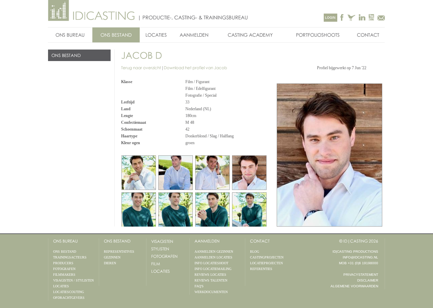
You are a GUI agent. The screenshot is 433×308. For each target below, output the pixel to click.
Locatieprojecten (266, 263)
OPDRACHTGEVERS (69, 298)
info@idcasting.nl (360, 257)
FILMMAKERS (64, 274)
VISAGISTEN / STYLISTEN (73, 280)
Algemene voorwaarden (354, 286)
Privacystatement (360, 274)
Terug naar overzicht (141, 67)
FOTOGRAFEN (64, 269)
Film (155, 263)
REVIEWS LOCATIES (210, 274)
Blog (254, 251)
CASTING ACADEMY (250, 35)
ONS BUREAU (70, 35)
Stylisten (160, 248)
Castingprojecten (266, 257)
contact (260, 241)
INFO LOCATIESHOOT (211, 263)
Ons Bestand (117, 241)
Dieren (110, 263)
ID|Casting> (92, 10)
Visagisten (162, 241)
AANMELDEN (194, 35)
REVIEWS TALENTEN (211, 280)
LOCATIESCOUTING (68, 292)
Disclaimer (367, 280)
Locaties (160, 271)
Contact (368, 35)
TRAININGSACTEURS (70, 257)
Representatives (119, 251)
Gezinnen (112, 257)
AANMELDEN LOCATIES (213, 257)
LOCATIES (156, 35)
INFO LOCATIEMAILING (213, 269)
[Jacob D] (249, 172)
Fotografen (164, 256)
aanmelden (207, 241)
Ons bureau (65, 241)
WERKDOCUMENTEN (211, 292)
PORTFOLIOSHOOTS (318, 35)
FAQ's (199, 286)
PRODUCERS (63, 263)
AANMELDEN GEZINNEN (214, 251)
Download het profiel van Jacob (195, 67)
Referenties (261, 269)
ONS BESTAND (116, 35)
